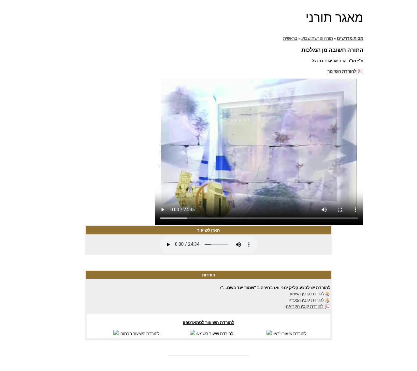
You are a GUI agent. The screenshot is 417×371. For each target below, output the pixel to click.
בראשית (290, 38)
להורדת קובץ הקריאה (305, 306)
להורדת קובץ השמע (307, 294)
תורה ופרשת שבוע (317, 38)
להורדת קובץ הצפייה (306, 300)
